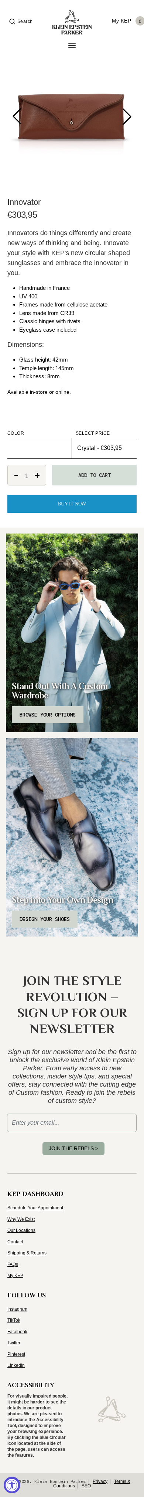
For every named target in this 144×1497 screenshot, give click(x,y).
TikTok (13, 1320)
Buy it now (72, 503)
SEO (86, 1485)
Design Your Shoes (45, 919)
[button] (127, 116)
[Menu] (72, 46)
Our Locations (21, 1230)
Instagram (17, 1309)
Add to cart (94, 475)
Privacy (100, 1481)
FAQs (12, 1264)
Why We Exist (21, 1219)
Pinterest (16, 1354)
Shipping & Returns (27, 1253)
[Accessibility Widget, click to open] (12, 1485)
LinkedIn (16, 1365)
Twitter (13, 1342)
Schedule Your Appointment (35, 1207)
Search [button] (25, 21)
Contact (15, 1241)
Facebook (17, 1331)
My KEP (15, 1275)
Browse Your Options (48, 714)
